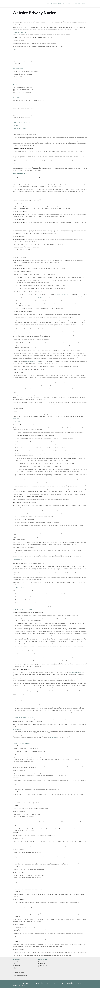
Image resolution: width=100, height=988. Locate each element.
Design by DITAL (23, 985)
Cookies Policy (16, 418)
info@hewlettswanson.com (24, 38)
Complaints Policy (42, 965)
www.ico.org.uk (53, 737)
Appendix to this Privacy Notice (32, 361)
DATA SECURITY (16, 97)
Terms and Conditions (43, 961)
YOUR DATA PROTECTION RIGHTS (21, 112)
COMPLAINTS (16, 125)
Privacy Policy (41, 963)
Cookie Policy (40, 297)
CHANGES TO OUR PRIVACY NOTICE (21, 122)
